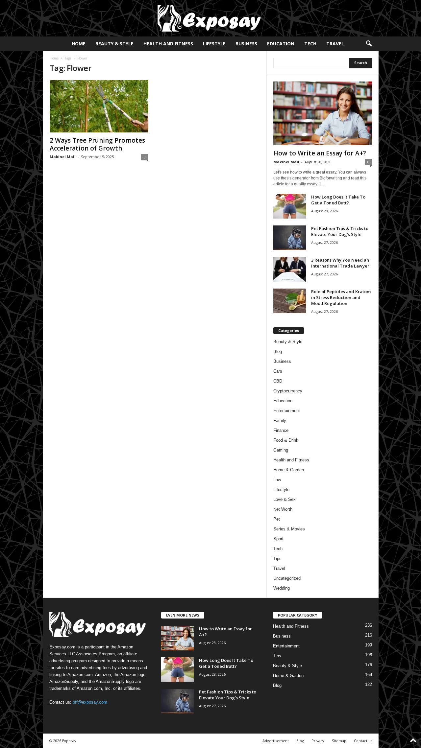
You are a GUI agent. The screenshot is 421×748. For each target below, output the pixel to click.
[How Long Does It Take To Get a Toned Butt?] (289, 206)
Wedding (281, 588)
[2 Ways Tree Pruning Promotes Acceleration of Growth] (99, 106)
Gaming (280, 450)
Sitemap (339, 740)
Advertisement (275, 740)
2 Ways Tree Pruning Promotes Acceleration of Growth (97, 144)
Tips (277, 558)
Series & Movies (289, 528)
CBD (277, 381)
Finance (280, 430)
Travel (335, 43)
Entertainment (286, 410)
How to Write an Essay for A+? (319, 153)
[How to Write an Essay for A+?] (322, 113)
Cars (277, 371)
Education (280, 43)
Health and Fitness (168, 43)
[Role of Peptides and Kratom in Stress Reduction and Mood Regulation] (289, 301)
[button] (368, 43)
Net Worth (282, 509)
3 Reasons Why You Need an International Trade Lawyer (340, 263)
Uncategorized (287, 578)
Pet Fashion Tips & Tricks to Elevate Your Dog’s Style (339, 231)
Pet (276, 519)
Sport (278, 538)
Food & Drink (285, 440)
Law (277, 479)
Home (79, 43)
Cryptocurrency (287, 390)
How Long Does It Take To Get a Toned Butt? (338, 200)
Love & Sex (284, 499)
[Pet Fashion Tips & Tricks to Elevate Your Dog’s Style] (289, 237)
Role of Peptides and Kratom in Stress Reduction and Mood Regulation (341, 297)
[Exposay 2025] (210, 18)
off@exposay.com (90, 702)
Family (279, 420)
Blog (277, 351)
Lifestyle (214, 43)
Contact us (363, 740)
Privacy (317, 740)
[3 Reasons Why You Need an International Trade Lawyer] (289, 269)
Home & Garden (288, 469)
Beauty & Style (114, 43)
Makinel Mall (63, 156)
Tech (310, 43)
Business (246, 43)
